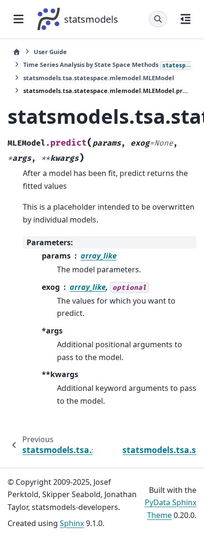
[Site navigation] (18, 19)
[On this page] (185, 19)
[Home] (16, 52)
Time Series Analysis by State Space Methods (107, 64)
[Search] (158, 19)
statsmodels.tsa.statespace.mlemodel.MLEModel (98, 78)
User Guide (50, 51)
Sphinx (72, 523)
